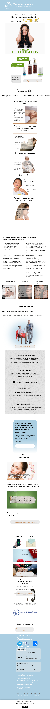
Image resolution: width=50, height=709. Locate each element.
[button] (25, 346)
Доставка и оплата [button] (22, 665)
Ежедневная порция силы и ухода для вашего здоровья (25, 128)
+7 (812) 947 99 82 (23, 636)
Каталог (34, 665)
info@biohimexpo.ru (31, 541)
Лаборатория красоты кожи (10, 282)
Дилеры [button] (19, 657)
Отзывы (34, 669)
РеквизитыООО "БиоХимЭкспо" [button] (31, 657)
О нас (18, 652)
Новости (19, 654)
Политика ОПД (30, 652)
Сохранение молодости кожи (22, 162)
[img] (19, 5)
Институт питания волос (24, 282)
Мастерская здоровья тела (39, 282)
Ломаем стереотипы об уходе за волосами (24, 199)
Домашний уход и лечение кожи (25, 102)
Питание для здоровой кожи (22, 164)
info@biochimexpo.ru (24, 640)
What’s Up (19, 536)
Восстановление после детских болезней (30, 180)
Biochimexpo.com (20, 699)
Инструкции (20, 669)
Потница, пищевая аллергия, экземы (29, 186)
